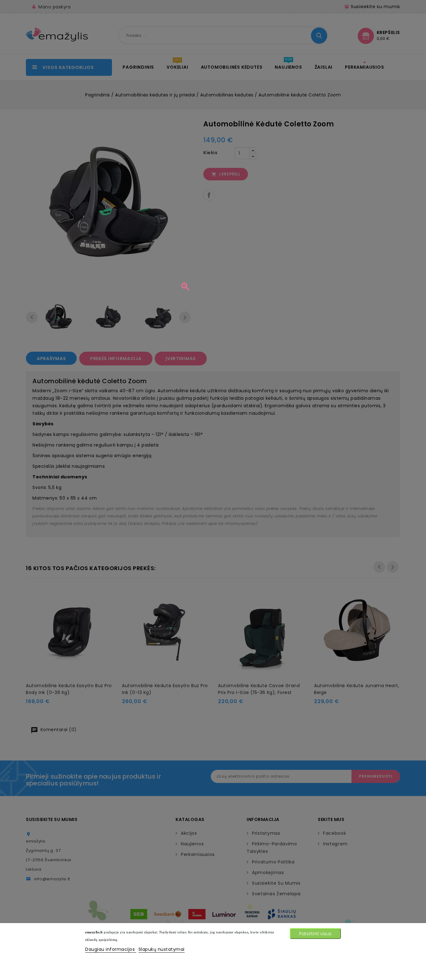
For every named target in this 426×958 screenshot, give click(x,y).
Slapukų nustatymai (161, 949)
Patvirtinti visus (315, 934)
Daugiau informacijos (110, 949)
